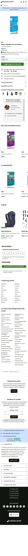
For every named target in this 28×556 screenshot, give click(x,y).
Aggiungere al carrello (12, 64)
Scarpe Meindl (18, 339)
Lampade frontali (5, 336)
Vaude (16, 290)
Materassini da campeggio (4, 334)
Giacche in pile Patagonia (18, 325)
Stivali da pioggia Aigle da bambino (20, 322)
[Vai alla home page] (2, 371)
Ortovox (3, 286)
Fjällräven (17, 284)
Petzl (16, 302)
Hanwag (17, 298)
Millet (2, 296)
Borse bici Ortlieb (19, 356)
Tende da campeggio (6, 331)
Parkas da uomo (5, 326)
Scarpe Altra (18, 358)
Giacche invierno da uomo (6, 324)
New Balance (18, 296)
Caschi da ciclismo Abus (21, 362)
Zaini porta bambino (6, 361)
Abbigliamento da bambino (19, 315)
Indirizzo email (14, 410)
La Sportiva (3, 290)
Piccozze (3, 344)
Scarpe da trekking (5, 346)
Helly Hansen (4, 300)
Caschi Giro (17, 347)
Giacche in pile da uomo (7, 329)
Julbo (16, 294)
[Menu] (1, 5)
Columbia (17, 286)
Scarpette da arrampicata (4, 353)
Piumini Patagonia (19, 364)
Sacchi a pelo (4, 338)
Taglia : (3, 56)
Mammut (17, 292)
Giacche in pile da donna (5, 320)
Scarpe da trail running (6, 348)
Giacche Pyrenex (19, 328)
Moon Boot (3, 298)
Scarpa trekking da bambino (5, 357)
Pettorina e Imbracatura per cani (21, 352)
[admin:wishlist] (25, 64)
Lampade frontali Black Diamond (20, 337)
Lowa (2, 292)
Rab (2, 288)
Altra (2, 294)
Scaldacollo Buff (19, 360)
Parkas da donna (5, 317)
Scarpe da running (5, 350)
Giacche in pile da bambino (19, 318)
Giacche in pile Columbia (18, 333)
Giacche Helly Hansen (20, 330)
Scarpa (16, 288)
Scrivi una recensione (6, 46)
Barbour (3, 302)
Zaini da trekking (5, 342)
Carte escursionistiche (13, 371)
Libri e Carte (5, 371)
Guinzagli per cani (19, 354)
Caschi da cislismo (5, 359)
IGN (2, 42)
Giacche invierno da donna (6, 315)
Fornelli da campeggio (6, 340)
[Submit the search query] (26, 5)
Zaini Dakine (18, 341)
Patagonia (3, 284)
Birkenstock (17, 300)
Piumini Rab (17, 349)
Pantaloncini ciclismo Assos (20, 344)
